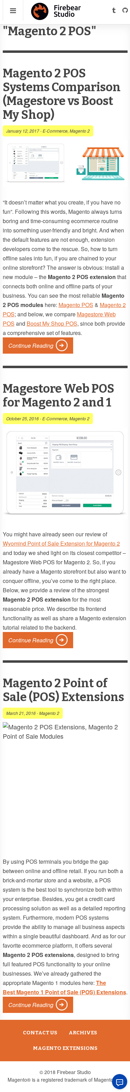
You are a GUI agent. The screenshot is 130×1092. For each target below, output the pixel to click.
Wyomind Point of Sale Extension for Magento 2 (61, 543)
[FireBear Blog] (56, 17)
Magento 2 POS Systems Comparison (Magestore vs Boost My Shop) (62, 94)
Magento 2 (80, 131)
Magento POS (76, 305)
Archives (83, 1032)
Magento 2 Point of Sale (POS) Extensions (63, 690)
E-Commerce (55, 131)
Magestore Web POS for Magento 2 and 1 (58, 396)
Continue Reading (30, 345)
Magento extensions (65, 1048)
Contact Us (40, 1032)
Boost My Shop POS (52, 323)
